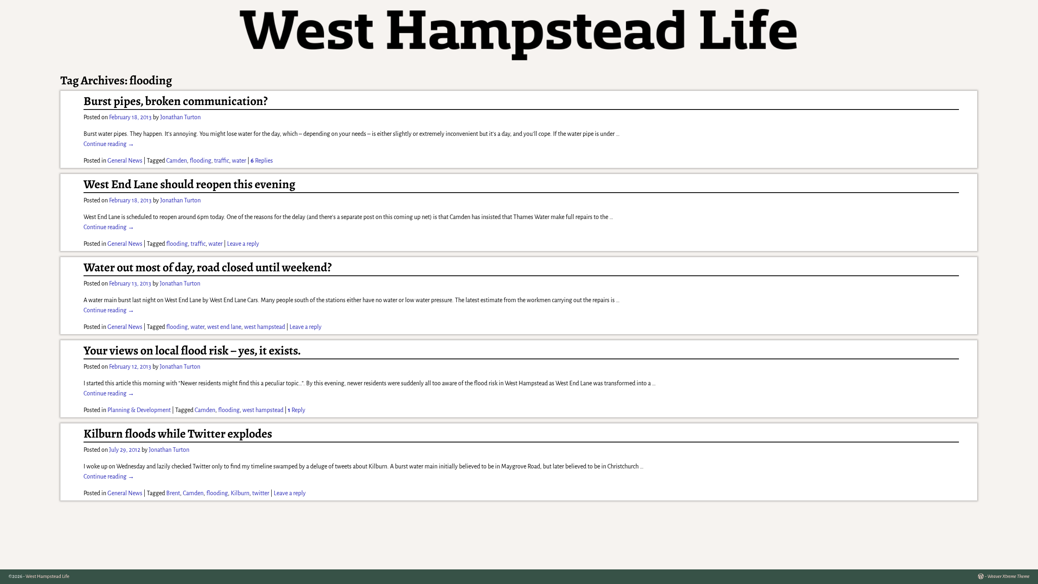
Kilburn (240, 493)
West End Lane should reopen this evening (189, 184)
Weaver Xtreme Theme (1008, 576)
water (239, 160)
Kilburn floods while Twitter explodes (178, 433)
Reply (296, 410)
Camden (176, 160)
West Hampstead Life (47, 576)
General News (124, 160)
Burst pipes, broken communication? (176, 101)
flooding (200, 160)
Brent (173, 493)
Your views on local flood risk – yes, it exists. (192, 350)
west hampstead (264, 327)
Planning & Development (139, 410)
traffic (221, 160)
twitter (260, 493)
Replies (262, 160)
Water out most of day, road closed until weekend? (208, 267)
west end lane (224, 327)
